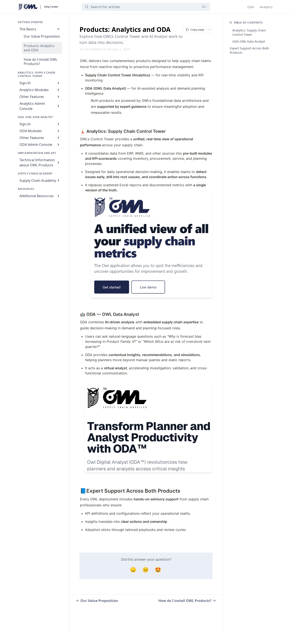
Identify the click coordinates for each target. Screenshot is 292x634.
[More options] (209, 30)
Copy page (197, 29)
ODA (250, 7)
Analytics (266, 7)
